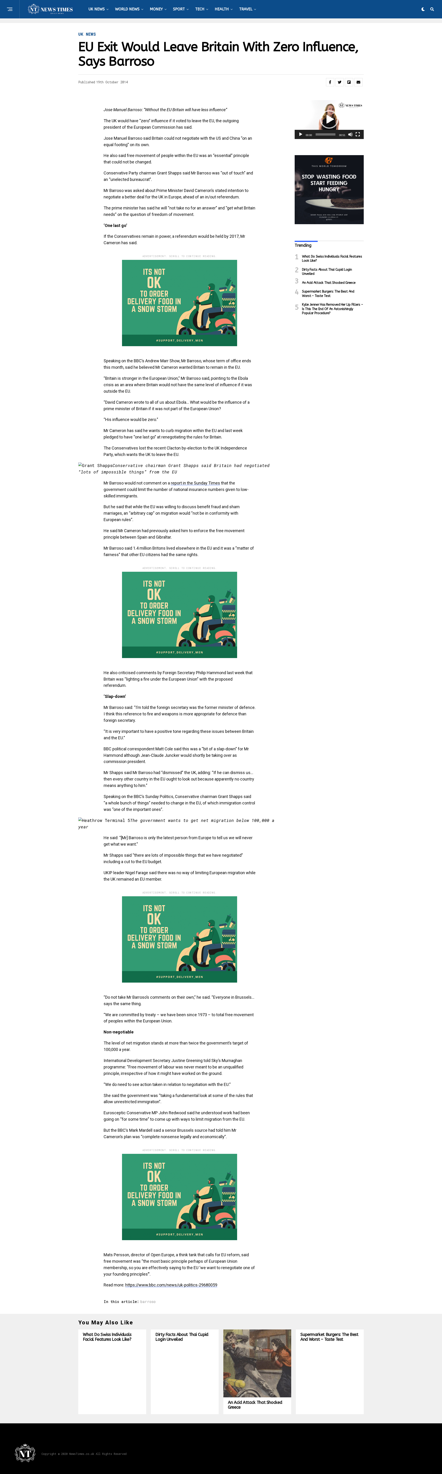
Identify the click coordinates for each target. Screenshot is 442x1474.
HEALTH (222, 9)
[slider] (325, 134)
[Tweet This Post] (339, 82)
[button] (329, 119)
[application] (329, 119)
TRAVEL (245, 9)
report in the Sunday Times (195, 483)
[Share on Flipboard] (349, 82)
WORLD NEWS (127, 9)
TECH (199, 9)
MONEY (156, 9)
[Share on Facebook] (330, 82)
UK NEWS (96, 9)
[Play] (300, 134)
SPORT (179, 9)
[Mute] (350, 134)
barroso (148, 1301)
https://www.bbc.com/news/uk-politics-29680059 (171, 1284)
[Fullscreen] (357, 134)
